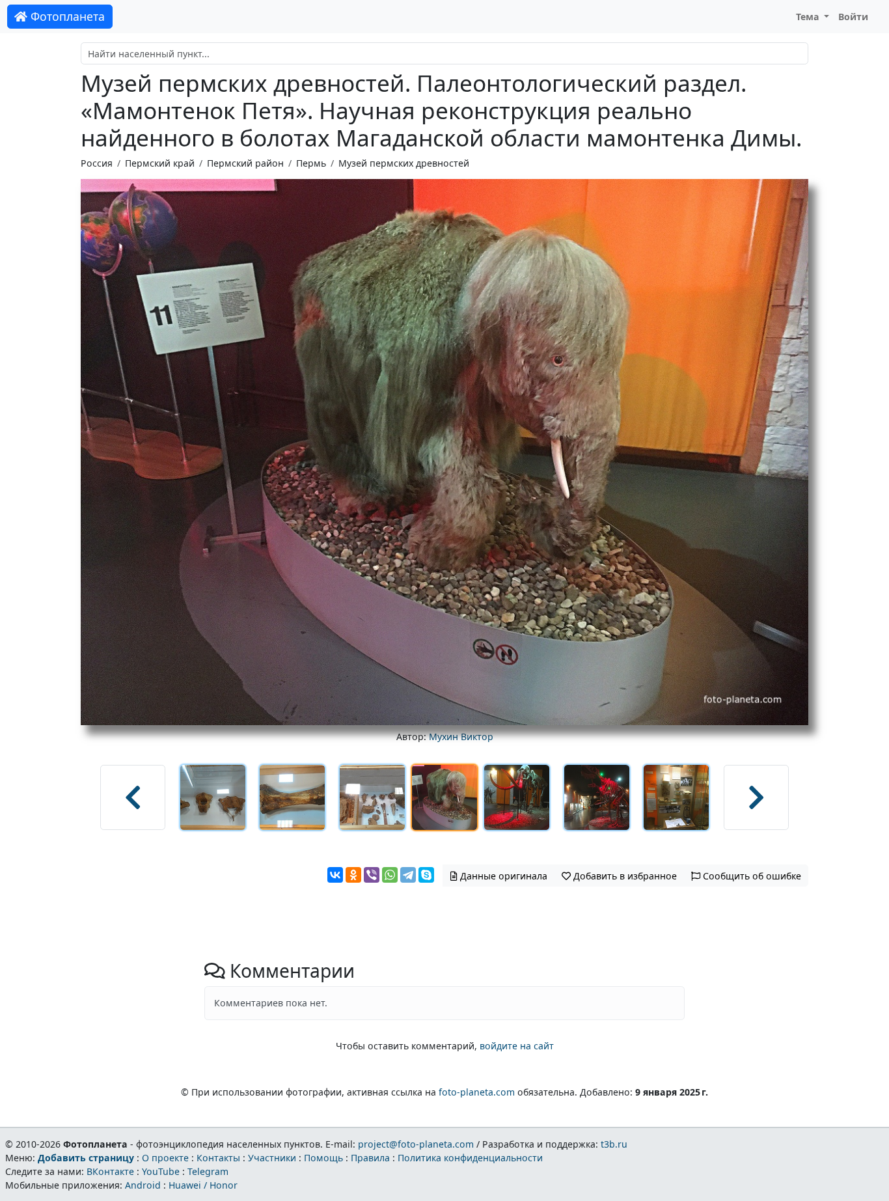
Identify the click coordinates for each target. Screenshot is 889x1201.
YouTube (161, 1171)
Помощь (323, 1158)
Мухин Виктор (461, 736)
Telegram (207, 1171)
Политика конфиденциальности (470, 1158)
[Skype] (426, 875)
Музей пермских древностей (403, 163)
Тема (809, 16)
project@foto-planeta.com (416, 1144)
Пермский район (245, 163)
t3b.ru (614, 1144)
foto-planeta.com (477, 1092)
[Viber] (371, 875)
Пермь (311, 163)
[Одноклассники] (353, 875)
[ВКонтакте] (335, 875)
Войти (853, 16)
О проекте (165, 1158)
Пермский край (160, 163)
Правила (370, 1158)
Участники (272, 1158)
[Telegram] (408, 875)
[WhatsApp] (390, 875)
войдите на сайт (517, 1046)
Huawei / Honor (203, 1185)
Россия (97, 163)
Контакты (218, 1158)
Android (143, 1185)
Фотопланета (66, 16)
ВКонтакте (110, 1171)
